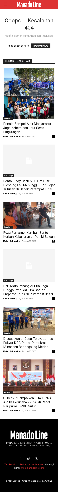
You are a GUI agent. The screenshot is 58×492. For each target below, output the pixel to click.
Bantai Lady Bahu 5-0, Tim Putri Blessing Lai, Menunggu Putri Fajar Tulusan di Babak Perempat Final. (29, 185)
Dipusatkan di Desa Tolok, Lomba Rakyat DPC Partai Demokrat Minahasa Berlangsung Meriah (28, 343)
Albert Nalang (10, 193)
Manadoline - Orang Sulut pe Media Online (30, 480)
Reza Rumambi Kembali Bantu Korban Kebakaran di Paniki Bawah (29, 235)
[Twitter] (36, 458)
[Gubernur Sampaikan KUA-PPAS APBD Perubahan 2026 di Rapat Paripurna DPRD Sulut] (29, 376)
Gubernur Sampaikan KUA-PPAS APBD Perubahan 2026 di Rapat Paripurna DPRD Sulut (27, 402)
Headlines (8, 118)
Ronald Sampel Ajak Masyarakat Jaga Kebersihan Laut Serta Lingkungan (27, 128)
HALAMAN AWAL (41, 46)
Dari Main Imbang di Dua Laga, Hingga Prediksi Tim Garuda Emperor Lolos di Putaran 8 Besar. (28, 290)
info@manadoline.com (32, 467)
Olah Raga (8, 175)
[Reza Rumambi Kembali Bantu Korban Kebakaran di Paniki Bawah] (29, 215)
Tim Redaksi (10, 464)
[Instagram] (28, 458)
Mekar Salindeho (11, 136)
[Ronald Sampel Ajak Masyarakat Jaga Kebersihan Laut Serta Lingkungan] (29, 94)
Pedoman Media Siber (31, 464)
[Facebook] (20, 458)
